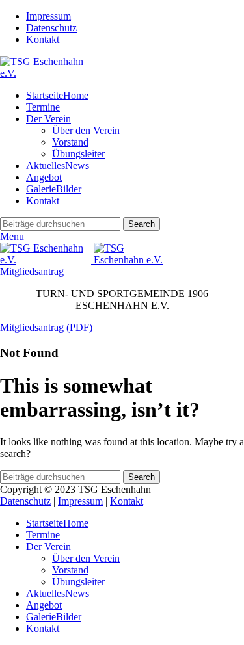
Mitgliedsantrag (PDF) (46, 327)
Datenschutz (25, 501)
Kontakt (126, 501)
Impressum (80, 501)
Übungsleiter (78, 153)
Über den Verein (86, 130)
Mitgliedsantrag (32, 271)
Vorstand (70, 142)
